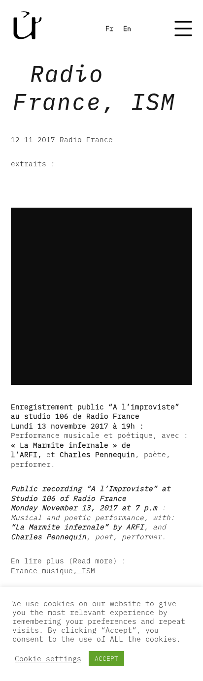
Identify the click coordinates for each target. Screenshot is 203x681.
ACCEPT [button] (106, 658)
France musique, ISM (53, 570)
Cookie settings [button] (48, 658)
